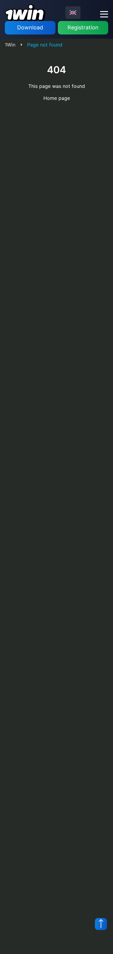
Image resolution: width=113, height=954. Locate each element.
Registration (83, 27)
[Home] (25, 12)
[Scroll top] (101, 924)
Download (30, 27)
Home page (56, 98)
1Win (10, 45)
